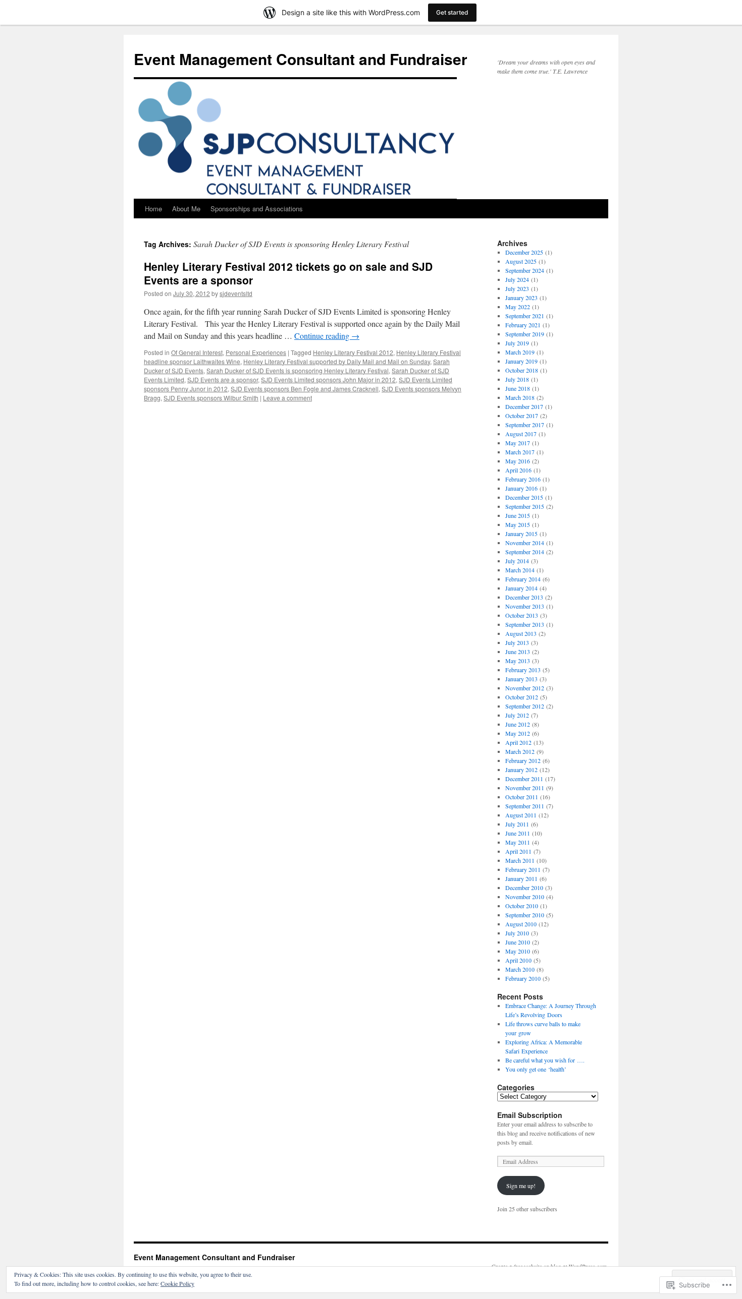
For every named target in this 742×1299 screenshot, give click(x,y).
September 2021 (524, 316)
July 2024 (517, 279)
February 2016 (523, 479)
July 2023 (517, 288)
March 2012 (520, 751)
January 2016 (521, 488)
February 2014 (523, 579)
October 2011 (521, 797)
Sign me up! (521, 1186)
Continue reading (326, 335)
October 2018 (521, 370)
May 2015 (517, 524)
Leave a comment (287, 397)
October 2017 (521, 415)
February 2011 (523, 869)
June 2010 (517, 942)
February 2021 (523, 325)
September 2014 (524, 552)
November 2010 (524, 897)
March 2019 (520, 352)
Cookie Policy (177, 1283)
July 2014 (517, 561)
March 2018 (520, 397)
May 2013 (517, 661)
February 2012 (523, 760)
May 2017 (517, 443)
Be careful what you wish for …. (545, 1060)
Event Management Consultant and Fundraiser (300, 59)
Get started (452, 12)
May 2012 (517, 733)
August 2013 (521, 633)
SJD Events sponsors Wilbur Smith (211, 397)
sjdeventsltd (236, 293)
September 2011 (524, 806)
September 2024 (524, 270)
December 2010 (524, 887)
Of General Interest (197, 352)
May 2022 (517, 307)
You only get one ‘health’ (535, 1069)
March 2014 (520, 570)
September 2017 (524, 425)
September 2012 (524, 706)
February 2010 (523, 978)
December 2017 (524, 406)
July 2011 (517, 824)
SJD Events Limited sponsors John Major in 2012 (328, 379)
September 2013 (524, 624)
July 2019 (517, 343)
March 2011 (520, 860)
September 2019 (524, 334)
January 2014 (521, 588)
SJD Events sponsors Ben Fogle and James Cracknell (305, 388)
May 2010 (517, 951)
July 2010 (517, 933)
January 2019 (521, 361)
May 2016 (517, 461)
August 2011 (521, 815)
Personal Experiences (256, 352)
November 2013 (524, 606)
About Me (186, 208)
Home (153, 208)
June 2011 (517, 833)
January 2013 (521, 679)
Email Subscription (529, 1115)
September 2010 (524, 915)
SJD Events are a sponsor (222, 379)
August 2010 (521, 924)
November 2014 (524, 543)
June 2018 (517, 388)
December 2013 (524, 597)
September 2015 (524, 506)
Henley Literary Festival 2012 (353, 352)
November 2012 (524, 688)
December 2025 (524, 252)
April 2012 (518, 742)
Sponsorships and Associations (256, 208)
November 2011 (524, 788)
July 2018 (517, 379)
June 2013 (517, 651)
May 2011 (517, 842)
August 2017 (521, 434)
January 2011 (521, 878)
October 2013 (521, 615)
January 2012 (521, 769)
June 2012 (517, 724)
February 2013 (523, 670)
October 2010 (521, 906)
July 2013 (517, 642)
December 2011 (524, 779)
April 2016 (518, 470)
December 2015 (524, 497)
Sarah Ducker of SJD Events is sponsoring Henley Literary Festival (297, 370)
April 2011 (518, 851)
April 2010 (518, 960)
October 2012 (521, 697)
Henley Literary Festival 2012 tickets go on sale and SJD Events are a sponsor (288, 273)
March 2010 (520, 969)
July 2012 (517, 715)
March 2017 (520, 452)
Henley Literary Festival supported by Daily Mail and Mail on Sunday (336, 361)
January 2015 (521, 533)
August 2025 (521, 261)
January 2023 (521, 297)
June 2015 (517, 515)
